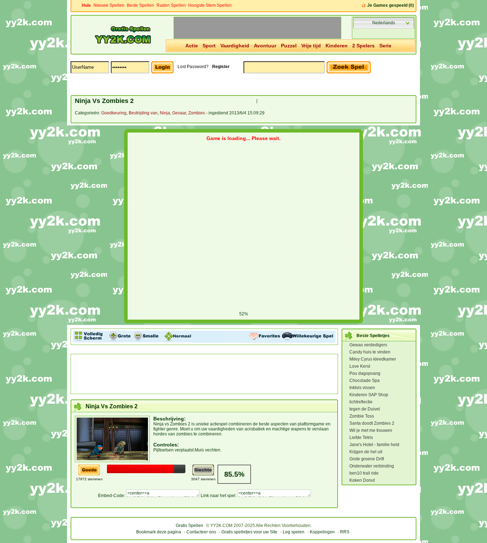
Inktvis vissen (362, 387)
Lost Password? (193, 66)
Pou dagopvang (364, 373)
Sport (209, 45)
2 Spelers (363, 45)
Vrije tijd (311, 45)
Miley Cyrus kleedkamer (372, 359)
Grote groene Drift (366, 458)
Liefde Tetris (361, 437)
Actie (191, 45)
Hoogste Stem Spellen (210, 5)
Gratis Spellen (189, 525)
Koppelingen (322, 531)
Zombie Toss (361, 416)
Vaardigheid (234, 45)
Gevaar (179, 112)
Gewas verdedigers (368, 344)
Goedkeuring (114, 112)
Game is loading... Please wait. (243, 138)
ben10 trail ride (364, 473)
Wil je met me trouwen (370, 430)
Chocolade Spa (364, 380)
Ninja (165, 112)
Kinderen (336, 45)
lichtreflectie (361, 401)
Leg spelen (293, 531)
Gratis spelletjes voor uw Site (249, 531)
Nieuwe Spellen (108, 5)
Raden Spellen (171, 5)
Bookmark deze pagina (158, 531)
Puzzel (289, 45)
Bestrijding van (143, 112)
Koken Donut (362, 480)
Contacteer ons (201, 531)
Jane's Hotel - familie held (374, 444)
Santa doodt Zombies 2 (371, 423)
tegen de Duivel (364, 409)
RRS (344, 531)
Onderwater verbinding (371, 466)
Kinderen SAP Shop (368, 394)
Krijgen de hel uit (365, 451)
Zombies (196, 112)
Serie (385, 45)
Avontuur (265, 45)
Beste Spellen (140, 5)
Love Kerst (359, 366)
